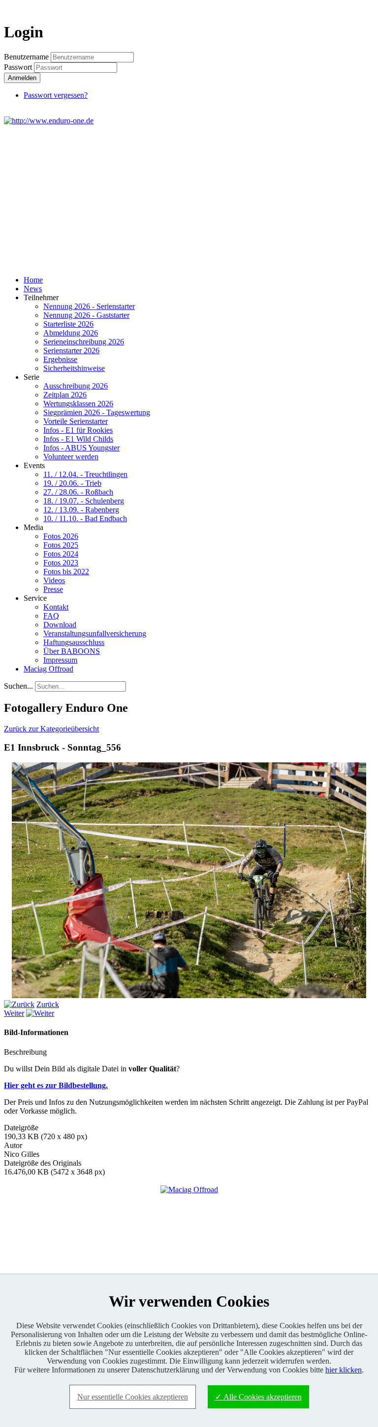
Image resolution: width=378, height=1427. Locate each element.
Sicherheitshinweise (74, 368)
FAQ (51, 616)
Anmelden (22, 78)
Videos (54, 580)
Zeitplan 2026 (65, 395)
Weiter (14, 1013)
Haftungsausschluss (73, 642)
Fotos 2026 (60, 536)
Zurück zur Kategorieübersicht (51, 729)
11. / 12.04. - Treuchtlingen (85, 474)
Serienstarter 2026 (71, 350)
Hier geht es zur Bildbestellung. (56, 1085)
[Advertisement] (189, 199)
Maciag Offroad (48, 669)
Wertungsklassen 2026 (78, 403)
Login (356, 8)
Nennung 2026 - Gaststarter (86, 315)
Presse (53, 589)
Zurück (47, 1004)
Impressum (60, 660)
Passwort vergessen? (56, 95)
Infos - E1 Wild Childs (78, 439)
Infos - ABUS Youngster (81, 448)
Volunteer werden (70, 456)
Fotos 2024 (60, 554)
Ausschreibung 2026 (75, 386)
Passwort (19, 67)
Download (59, 624)
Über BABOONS (71, 651)
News (33, 288)
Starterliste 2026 (68, 324)
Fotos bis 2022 (66, 571)
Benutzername (26, 57)
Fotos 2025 (60, 545)
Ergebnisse (60, 359)
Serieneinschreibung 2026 (83, 341)
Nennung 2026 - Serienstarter (89, 306)
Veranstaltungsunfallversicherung (94, 633)
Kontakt (55, 607)
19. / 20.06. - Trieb (72, 483)
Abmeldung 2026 (70, 333)
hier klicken (343, 1370)
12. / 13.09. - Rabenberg (81, 509)
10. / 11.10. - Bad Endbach (85, 518)
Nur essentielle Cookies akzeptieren (132, 1397)
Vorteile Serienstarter (75, 421)
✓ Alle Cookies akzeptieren (258, 1397)
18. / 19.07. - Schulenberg (83, 501)
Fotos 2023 (60, 563)
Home (33, 280)
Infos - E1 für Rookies (78, 430)
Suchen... (18, 686)
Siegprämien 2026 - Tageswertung (96, 412)
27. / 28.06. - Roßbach (78, 492)
